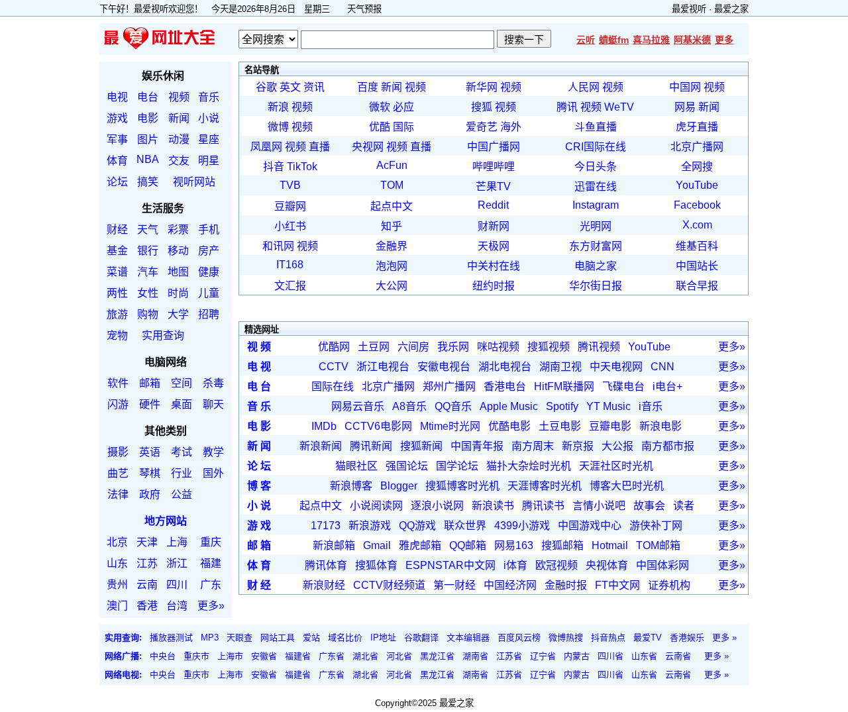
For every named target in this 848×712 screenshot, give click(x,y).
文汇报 (290, 285)
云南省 (678, 656)
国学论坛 (457, 466)
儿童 (208, 293)
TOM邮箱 (658, 545)
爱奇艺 (482, 126)
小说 (208, 118)
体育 (117, 160)
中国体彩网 (662, 565)
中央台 (163, 656)
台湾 (176, 605)
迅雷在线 (595, 186)
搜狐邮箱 (562, 545)
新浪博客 (351, 485)
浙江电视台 (382, 366)
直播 (319, 146)
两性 (117, 293)
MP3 (210, 637)
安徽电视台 (443, 366)
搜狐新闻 (421, 446)
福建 (210, 563)
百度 (367, 87)
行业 (181, 473)
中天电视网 (616, 366)
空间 (181, 383)
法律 (118, 494)
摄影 (118, 452)
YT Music (608, 406)
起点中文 (391, 206)
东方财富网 (595, 246)
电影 (147, 118)
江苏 (147, 563)
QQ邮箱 (467, 545)
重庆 (210, 542)
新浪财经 (324, 585)
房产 (208, 250)
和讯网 (278, 246)
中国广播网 (493, 146)
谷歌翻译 (421, 637)
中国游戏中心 (589, 525)
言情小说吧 (598, 505)
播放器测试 (171, 637)
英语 (149, 452)
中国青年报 (477, 446)
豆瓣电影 (610, 426)
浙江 (176, 563)
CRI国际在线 (595, 146)
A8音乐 (409, 406)
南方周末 (532, 446)
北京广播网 (696, 146)
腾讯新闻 (371, 446)
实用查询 (163, 335)
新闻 (178, 118)
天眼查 (239, 637)
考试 (181, 452)
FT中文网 (617, 585)
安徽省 (264, 656)
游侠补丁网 (655, 525)
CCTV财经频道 (389, 585)
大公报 (617, 446)
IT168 (289, 264)
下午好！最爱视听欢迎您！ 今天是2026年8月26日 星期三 (219, 9)
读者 (683, 505)
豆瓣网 (290, 206)
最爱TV (647, 637)
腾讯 (567, 107)
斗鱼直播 (595, 126)
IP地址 (383, 637)
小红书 (290, 226)
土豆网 (374, 346)
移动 (178, 250)
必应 (403, 107)
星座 (208, 139)
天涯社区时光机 (616, 466)
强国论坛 (407, 466)
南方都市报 (667, 446)
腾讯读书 (543, 505)
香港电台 (505, 386)
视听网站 (194, 181)
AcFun (391, 165)
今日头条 (595, 166)
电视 (117, 97)
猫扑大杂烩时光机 (528, 466)
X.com (697, 224)
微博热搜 (566, 637)
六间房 (413, 346)
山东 (117, 563)
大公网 (391, 285)
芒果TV (493, 186)
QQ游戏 (417, 525)
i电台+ (667, 386)
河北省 (399, 656)
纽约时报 (493, 285)
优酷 (379, 126)
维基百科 (697, 246)
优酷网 (334, 346)
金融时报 (566, 585)
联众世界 (465, 525)
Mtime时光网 (450, 426)
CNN (662, 366)
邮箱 (149, 383)
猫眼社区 (356, 466)
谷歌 (266, 87)
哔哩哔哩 (493, 166)
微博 (278, 126)
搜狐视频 (548, 346)
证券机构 (669, 585)
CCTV (333, 366)
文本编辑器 (468, 637)
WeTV (619, 107)
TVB (290, 185)
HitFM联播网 (564, 386)
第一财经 (454, 585)
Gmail (377, 545)
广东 (210, 584)
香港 (147, 605)
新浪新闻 (320, 446)
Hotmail (610, 545)
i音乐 (650, 406)
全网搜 (697, 166)
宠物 (117, 335)
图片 (147, 139)
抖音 (273, 166)
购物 (147, 314)
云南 (147, 584)
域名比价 (345, 637)
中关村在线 (493, 266)
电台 (147, 97)
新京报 (578, 446)
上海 (176, 542)
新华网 (482, 87)
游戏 (117, 118)
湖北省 (365, 656)
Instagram (595, 205)
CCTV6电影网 (378, 426)
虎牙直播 (697, 126)
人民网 (584, 87)
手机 (208, 229)
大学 (178, 314)
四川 (176, 584)
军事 (117, 139)
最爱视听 (689, 9)
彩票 (178, 229)
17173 (326, 525)
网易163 (513, 545)
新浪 (278, 107)
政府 (149, 494)
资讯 (314, 87)
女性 (147, 293)
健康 (208, 272)
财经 (117, 229)
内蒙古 (577, 656)
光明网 (595, 226)
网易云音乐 (357, 406)
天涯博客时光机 (544, 485)
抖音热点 (608, 637)
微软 (379, 107)
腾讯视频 (599, 346)
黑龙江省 (437, 656)
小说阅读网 (376, 505)
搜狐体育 (376, 565)
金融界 (391, 246)
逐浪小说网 (437, 505)
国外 (213, 473)
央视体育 (607, 565)
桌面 (181, 404)
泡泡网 (391, 266)
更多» (211, 605)
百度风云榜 (519, 637)
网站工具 (277, 637)
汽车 (147, 272)
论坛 (117, 181)
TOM (391, 185)
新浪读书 (493, 505)
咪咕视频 (498, 346)
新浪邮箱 (334, 545)
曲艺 (118, 473)
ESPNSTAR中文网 (450, 565)
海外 (510, 126)
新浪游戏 (369, 525)
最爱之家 (731, 9)
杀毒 (213, 383)
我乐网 (453, 346)
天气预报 (364, 9)
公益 (181, 494)
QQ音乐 (453, 406)
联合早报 (697, 285)
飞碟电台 (623, 386)
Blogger (398, 485)
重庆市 (196, 656)
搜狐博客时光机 (462, 485)
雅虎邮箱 (420, 545)
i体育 (515, 565)
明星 (208, 160)
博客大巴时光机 (627, 485)
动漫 (178, 139)
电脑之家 (595, 266)
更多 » (724, 637)
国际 (403, 126)
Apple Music (509, 406)
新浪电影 (660, 426)
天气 (147, 229)
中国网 (685, 87)
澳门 (117, 605)
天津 (147, 542)
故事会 (649, 505)
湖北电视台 (504, 366)
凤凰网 (266, 146)
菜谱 (117, 272)
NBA (147, 159)
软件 (118, 383)
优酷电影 (509, 426)
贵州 (117, 584)
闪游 (118, 404)
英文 (290, 87)
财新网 (493, 226)
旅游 (117, 314)
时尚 (178, 293)
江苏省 (509, 656)
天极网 (493, 246)
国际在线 (332, 386)
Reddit (493, 205)
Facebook (697, 205)
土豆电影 (560, 426)
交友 (178, 160)
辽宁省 (543, 656)
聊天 (213, 404)
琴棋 (149, 473)
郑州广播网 (449, 386)
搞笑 (147, 181)
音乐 (208, 97)
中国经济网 (510, 585)
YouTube (697, 185)
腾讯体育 (326, 565)
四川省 (610, 656)
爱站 (311, 637)
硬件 (149, 404)
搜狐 (481, 107)
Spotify (562, 406)
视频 (178, 97)
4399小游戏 (522, 525)
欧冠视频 (556, 565)
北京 (117, 542)
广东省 (331, 656)
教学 (213, 452)
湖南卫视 (560, 366)
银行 (147, 250)
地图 (178, 272)
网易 (685, 107)
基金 (117, 250)
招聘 (208, 314)
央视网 (368, 146)
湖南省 (475, 656)
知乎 (391, 226)
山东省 (644, 656)
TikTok (302, 166)
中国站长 (697, 266)
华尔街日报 (595, 285)
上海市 (230, 656)
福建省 (298, 656)
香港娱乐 (687, 637)
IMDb (324, 426)
